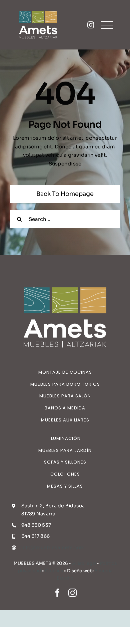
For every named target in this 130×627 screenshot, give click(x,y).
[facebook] (57, 593)
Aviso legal (84, 563)
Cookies (54, 571)
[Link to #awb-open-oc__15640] (107, 25)
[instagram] (72, 593)
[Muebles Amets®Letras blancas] (38, 9)
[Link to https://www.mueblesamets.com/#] (90, 25)
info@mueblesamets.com (53, 547)
